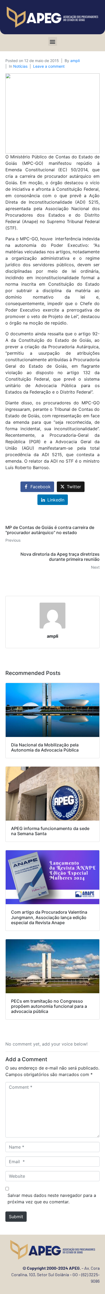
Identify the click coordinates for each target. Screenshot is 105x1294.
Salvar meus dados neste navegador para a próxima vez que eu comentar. (52, 1198)
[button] (52, 41)
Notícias (20, 66)
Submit (16, 1216)
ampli (75, 60)
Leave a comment (49, 66)
